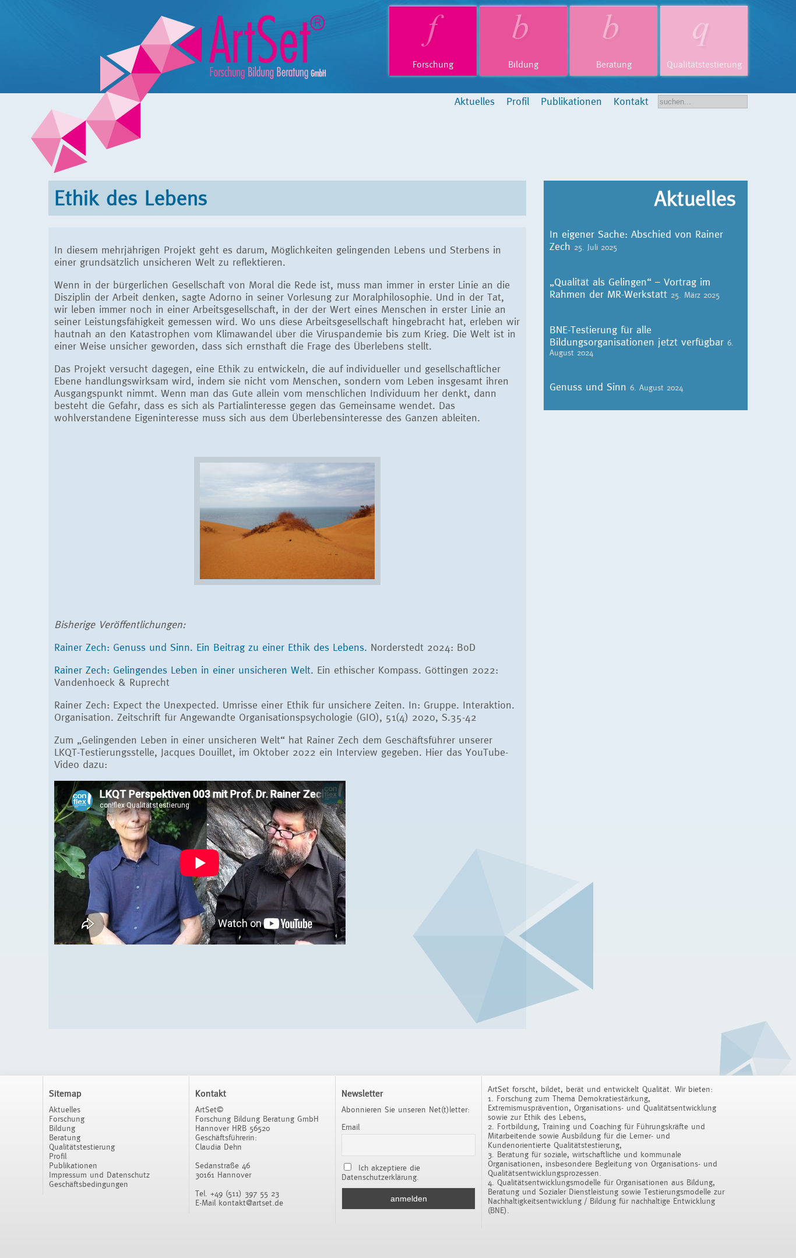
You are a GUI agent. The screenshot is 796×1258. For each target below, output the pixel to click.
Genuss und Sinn (588, 386)
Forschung (433, 64)
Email (350, 1127)
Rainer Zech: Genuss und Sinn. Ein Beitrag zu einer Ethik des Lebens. (210, 647)
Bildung (523, 64)
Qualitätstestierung (704, 64)
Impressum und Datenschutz (99, 1174)
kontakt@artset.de (251, 1202)
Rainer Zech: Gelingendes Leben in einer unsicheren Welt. (184, 670)
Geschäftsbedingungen (88, 1184)
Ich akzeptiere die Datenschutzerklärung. (380, 1172)
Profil (517, 101)
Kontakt (631, 101)
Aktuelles (475, 101)
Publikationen (571, 101)
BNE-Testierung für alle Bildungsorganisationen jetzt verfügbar (637, 335)
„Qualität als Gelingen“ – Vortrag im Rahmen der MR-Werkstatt (630, 288)
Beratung (614, 64)
